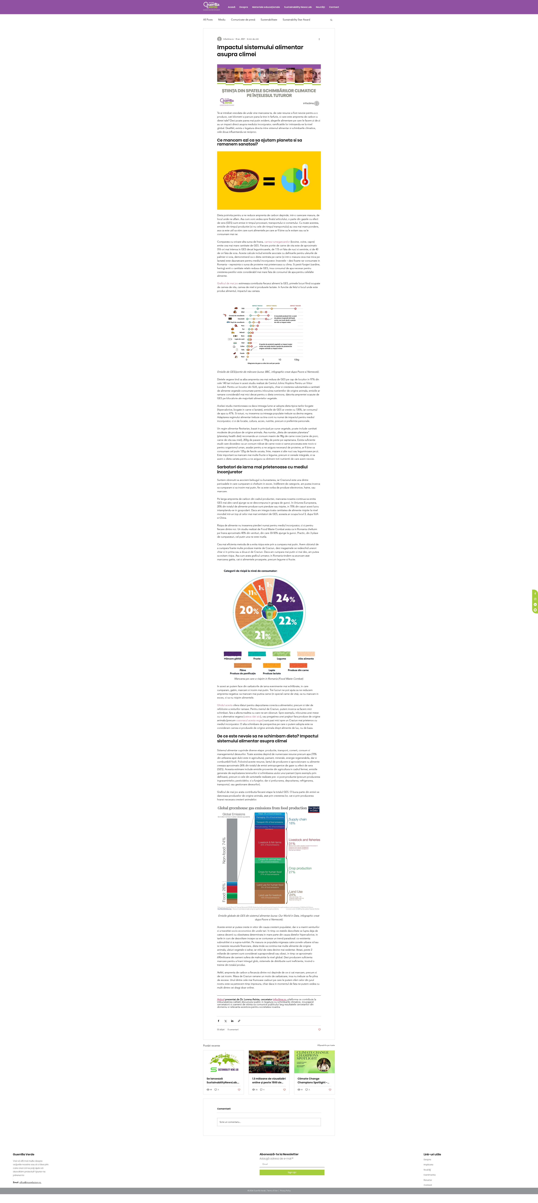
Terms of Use (272, 1191)
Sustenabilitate (269, 19)
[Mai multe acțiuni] (319, 39)
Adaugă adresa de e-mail (275, 1158)
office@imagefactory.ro (30, 1182)
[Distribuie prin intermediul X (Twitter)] (225, 1021)
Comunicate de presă (243, 19)
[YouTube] (535, 609)
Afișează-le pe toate (326, 1045)
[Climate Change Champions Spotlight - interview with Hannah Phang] (314, 1062)
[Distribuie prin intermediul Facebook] (218, 1021)
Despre (427, 1159)
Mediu (221, 19)
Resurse (428, 1180)
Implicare (428, 1164)
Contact (428, 1185)
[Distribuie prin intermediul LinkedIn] (232, 1021)
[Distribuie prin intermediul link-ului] (239, 1021)
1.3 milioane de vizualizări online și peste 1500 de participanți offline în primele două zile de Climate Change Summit (269, 1080)
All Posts (208, 19)
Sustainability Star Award (296, 19)
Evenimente (430, 1174)
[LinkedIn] (535, 604)
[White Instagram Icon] (535, 599)
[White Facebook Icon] (535, 593)
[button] (331, 20)
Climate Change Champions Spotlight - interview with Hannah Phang (312, 1080)
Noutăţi (427, 1169)
